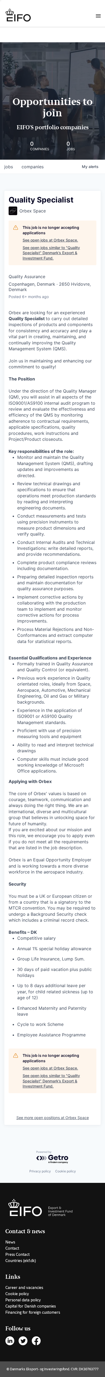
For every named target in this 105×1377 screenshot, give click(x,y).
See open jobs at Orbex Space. (50, 240)
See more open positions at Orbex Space (52, 1117)
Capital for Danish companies (30, 1306)
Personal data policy (23, 1300)
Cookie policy (65, 1171)
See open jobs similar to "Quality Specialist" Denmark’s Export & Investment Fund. (51, 252)
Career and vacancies (24, 1287)
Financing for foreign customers (32, 1312)
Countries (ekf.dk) (20, 1261)
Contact (12, 1248)
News (10, 1242)
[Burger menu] (98, 15)
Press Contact (17, 1254)
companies (33, 166)
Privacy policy (40, 1171)
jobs (8, 166)
